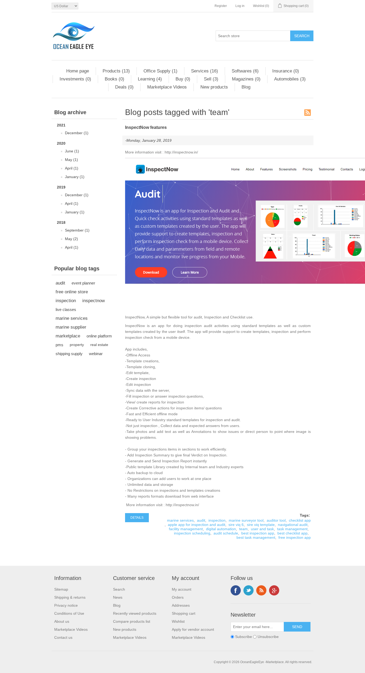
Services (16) (204, 71)
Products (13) (116, 71)
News (117, 597)
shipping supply (69, 353)
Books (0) (114, 79)
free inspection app (294, 537)
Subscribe (243, 636)
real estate (99, 345)
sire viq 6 (236, 524)
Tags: (305, 515)
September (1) (77, 230)
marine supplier (71, 327)
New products (214, 87)
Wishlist (178, 621)
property (77, 345)
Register (221, 6)
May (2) (71, 239)
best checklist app (292, 533)
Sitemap (61, 589)
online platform (99, 336)
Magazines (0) (246, 79)
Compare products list (131, 621)
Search (119, 589)
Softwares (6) (245, 71)
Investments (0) (75, 79)
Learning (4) (150, 79)
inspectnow (93, 300)
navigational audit (293, 524)
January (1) (74, 177)
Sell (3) (211, 79)
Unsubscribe (268, 636)
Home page (77, 71)
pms (59, 345)
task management (292, 529)
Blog (246, 87)
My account (181, 589)
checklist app (300, 520)
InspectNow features (146, 127)
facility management (186, 529)
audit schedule (225, 533)
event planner (83, 283)
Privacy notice (66, 605)
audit (60, 283)
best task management (255, 537)
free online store (72, 291)
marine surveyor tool (246, 520)
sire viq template (261, 524)
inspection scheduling (192, 533)
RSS (307, 112)
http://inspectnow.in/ (181, 152)
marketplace (68, 336)
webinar (96, 353)
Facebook (236, 590)
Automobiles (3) (290, 79)
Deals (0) (124, 87)
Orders (178, 597)
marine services (72, 318)
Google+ (274, 590)
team (243, 529)
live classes (66, 309)
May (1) (71, 159)
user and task (262, 529)
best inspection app (257, 533)
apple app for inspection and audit (196, 524)
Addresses (181, 605)
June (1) (72, 151)
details (136, 518)
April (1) (71, 168)
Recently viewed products (134, 613)
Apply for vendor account (193, 629)
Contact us (63, 637)
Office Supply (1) (160, 71)
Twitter (248, 590)
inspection (66, 300)
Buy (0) (183, 79)
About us (61, 621)
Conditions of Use (69, 613)
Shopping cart (183, 613)
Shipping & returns (70, 597)
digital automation (221, 529)
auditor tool (276, 520)
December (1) (76, 133)
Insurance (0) (285, 71)
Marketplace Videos (167, 87)
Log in (239, 6)
